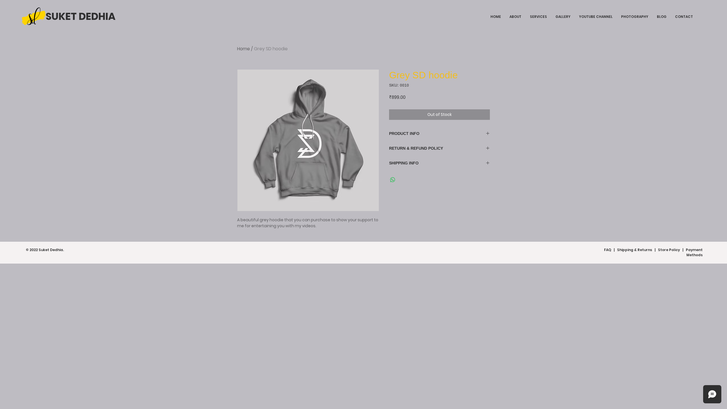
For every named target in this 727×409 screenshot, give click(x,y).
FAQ (607, 249)
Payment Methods (694, 252)
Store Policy (669, 249)
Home (243, 48)
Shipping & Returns (634, 249)
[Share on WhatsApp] (392, 179)
